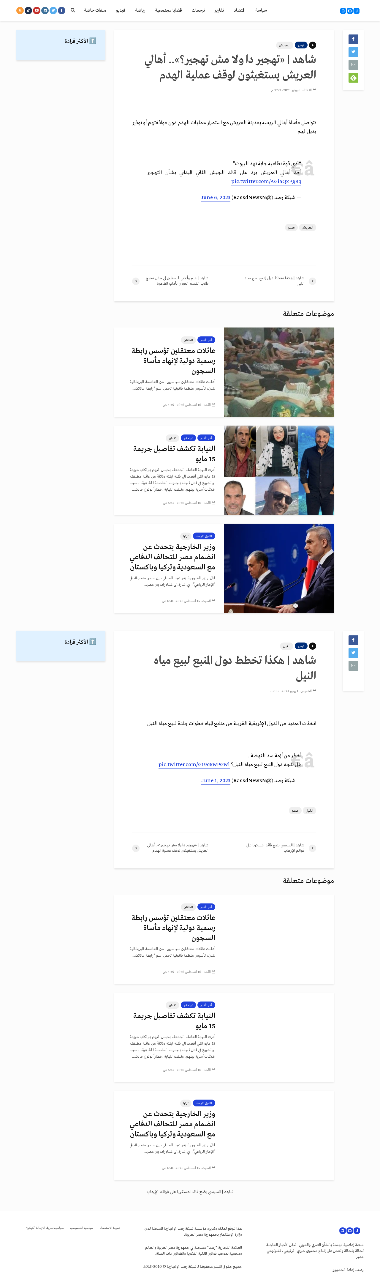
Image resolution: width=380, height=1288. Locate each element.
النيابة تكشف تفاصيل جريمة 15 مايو (174, 454)
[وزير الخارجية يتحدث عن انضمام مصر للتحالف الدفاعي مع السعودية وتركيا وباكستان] (279, 568)
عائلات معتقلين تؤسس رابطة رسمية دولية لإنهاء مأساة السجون (173, 361)
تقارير (219, 10)
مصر (291, 227)
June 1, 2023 (215, 780)
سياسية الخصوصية (82, 1228)
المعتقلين (188, 340)
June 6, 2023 (215, 197)
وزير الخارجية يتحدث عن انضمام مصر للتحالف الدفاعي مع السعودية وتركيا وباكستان (172, 557)
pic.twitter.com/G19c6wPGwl (194, 764)
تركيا (186, 536)
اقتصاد (240, 10)
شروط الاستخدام (109, 1228)
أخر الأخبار (206, 340)
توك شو (188, 438)
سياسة (261, 10)
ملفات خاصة (95, 10)
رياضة (140, 10)
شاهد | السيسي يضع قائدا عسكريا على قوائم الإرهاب (190, 1192)
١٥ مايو (172, 438)
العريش (284, 45)
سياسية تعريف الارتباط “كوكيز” (45, 1228)
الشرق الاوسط (204, 536)
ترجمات (198, 10)
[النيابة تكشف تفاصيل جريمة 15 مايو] (279, 470)
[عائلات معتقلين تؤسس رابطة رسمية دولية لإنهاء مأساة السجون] (279, 372)
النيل (286, 646)
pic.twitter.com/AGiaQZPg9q (266, 181)
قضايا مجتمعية (168, 10)
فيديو (120, 10)
